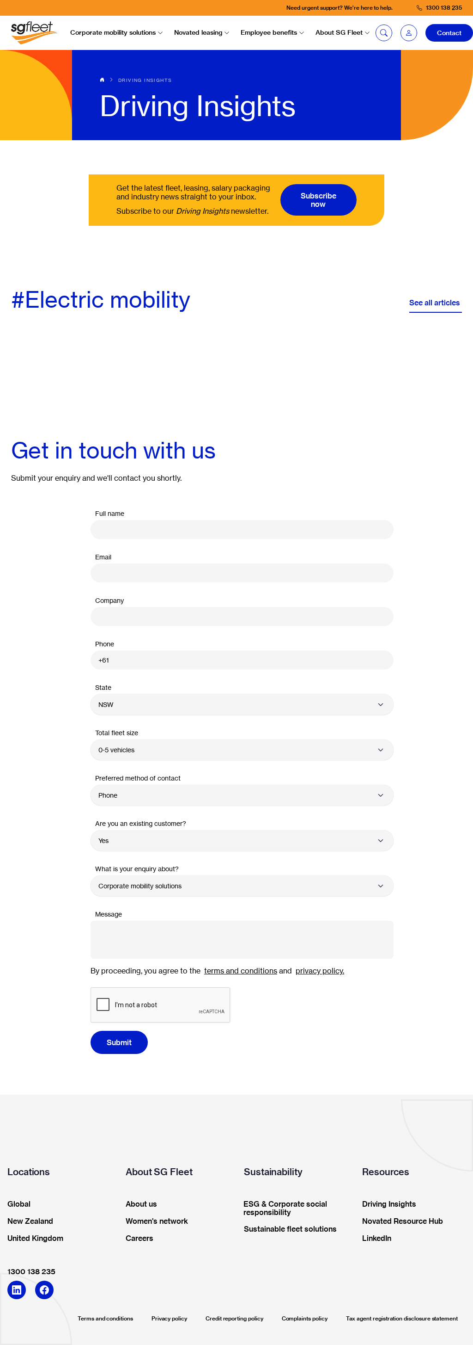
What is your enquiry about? (137, 869)
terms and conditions (240, 970)
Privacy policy (169, 1318)
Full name (109, 513)
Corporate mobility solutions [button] (113, 32)
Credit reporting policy (234, 1318)
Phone (104, 644)
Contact (449, 33)
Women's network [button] (157, 1221)
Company (109, 600)
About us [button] (141, 1204)
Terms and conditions (105, 1318)
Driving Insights (145, 80)
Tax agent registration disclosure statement (402, 1318)
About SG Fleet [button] (339, 32)
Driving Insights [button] (389, 1204)
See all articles (435, 302)
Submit (119, 1042)
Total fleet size (116, 733)
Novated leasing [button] (198, 32)
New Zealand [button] (30, 1221)
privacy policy (319, 970)
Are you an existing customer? (140, 823)
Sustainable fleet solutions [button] (290, 1229)
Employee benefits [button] (269, 32)
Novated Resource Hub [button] (402, 1221)
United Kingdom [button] (35, 1238)
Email (103, 557)
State (103, 687)
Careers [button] (139, 1238)
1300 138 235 (31, 1271)
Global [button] (18, 1204)
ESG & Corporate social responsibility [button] (285, 1208)
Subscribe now (318, 200)
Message (108, 914)
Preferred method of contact (138, 778)
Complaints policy (304, 1318)
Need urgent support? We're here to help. (339, 7)
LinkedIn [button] (376, 1238)
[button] (408, 33)
